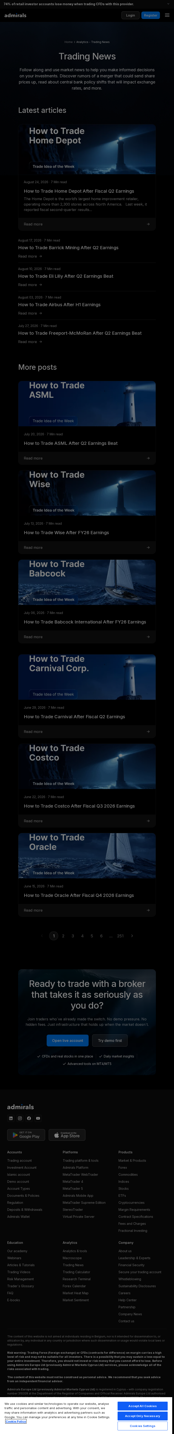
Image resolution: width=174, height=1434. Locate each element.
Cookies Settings (142, 1426)
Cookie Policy (16, 1421)
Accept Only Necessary (142, 1416)
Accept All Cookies (142, 1406)
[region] (86, 1415)
